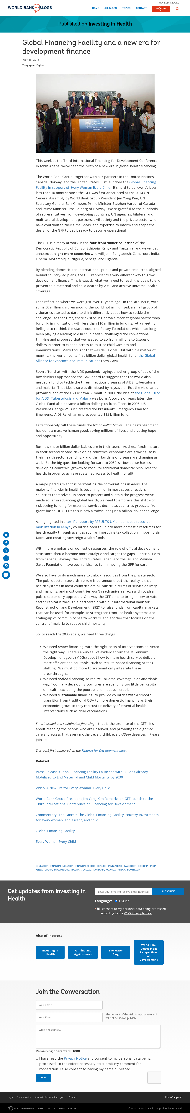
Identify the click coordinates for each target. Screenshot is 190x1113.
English (40, 65)
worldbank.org (169, 2)
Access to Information (46, 1097)
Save (43, 1077)
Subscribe (168, 891)
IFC (54, 1108)
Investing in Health (110, 24)
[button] (177, 8)
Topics (126, 8)
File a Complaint (173, 1097)
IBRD (40, 1108)
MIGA (62, 1108)
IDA (48, 1108)
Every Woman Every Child (56, 841)
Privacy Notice (75, 1058)
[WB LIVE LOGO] (161, 9)
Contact (141, 8)
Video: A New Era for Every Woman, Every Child (73, 788)
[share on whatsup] (6, 566)
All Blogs (110, 8)
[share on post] (6, 550)
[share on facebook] (6, 543)
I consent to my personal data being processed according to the (133, 911)
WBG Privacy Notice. (138, 913)
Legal (10, 1097)
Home (95, 8)
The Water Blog (116, 952)
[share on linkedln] (6, 558)
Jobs (63, 1097)
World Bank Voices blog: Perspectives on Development (149, 952)
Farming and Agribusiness (83, 952)
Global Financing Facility (55, 831)
